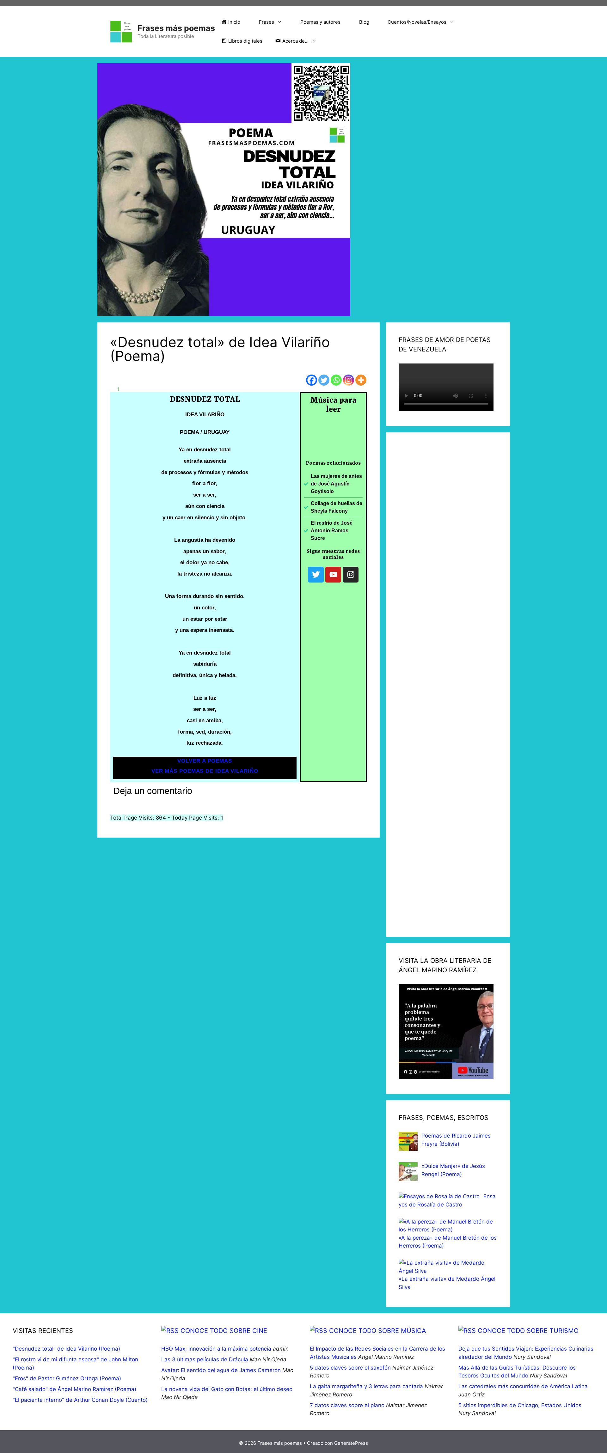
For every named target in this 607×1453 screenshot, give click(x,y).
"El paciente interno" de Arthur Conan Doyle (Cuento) (80, 1400)
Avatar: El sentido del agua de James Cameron (221, 1370)
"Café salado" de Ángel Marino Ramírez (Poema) (74, 1389)
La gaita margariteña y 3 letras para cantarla (366, 1386)
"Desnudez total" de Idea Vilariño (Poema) (66, 1349)
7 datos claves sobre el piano (347, 1405)
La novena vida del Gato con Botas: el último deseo (226, 1389)
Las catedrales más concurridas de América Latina (523, 1386)
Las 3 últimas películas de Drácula (204, 1359)
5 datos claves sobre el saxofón (350, 1367)
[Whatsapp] (336, 380)
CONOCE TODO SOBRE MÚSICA (377, 1330)
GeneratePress (351, 1443)
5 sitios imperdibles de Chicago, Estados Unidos (519, 1405)
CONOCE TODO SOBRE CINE (224, 1330)
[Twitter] (323, 380)
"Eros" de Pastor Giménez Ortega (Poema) (67, 1378)
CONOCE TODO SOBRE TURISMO (528, 1330)
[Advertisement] (448, 684)
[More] (360, 380)
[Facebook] (311, 380)
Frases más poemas (176, 28)
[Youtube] (333, 575)
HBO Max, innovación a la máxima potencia (216, 1349)
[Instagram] (348, 380)
